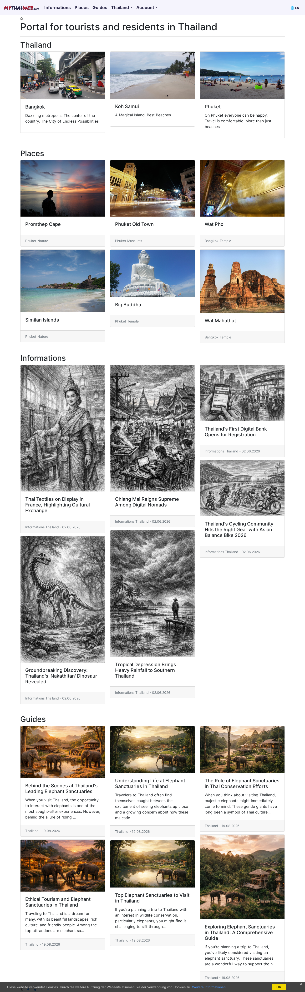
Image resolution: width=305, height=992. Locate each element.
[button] (295, 7)
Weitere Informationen (209, 987)
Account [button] (145, 7)
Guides (99, 7)
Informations (57, 7)
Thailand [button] (120, 7)
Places (82, 7)
